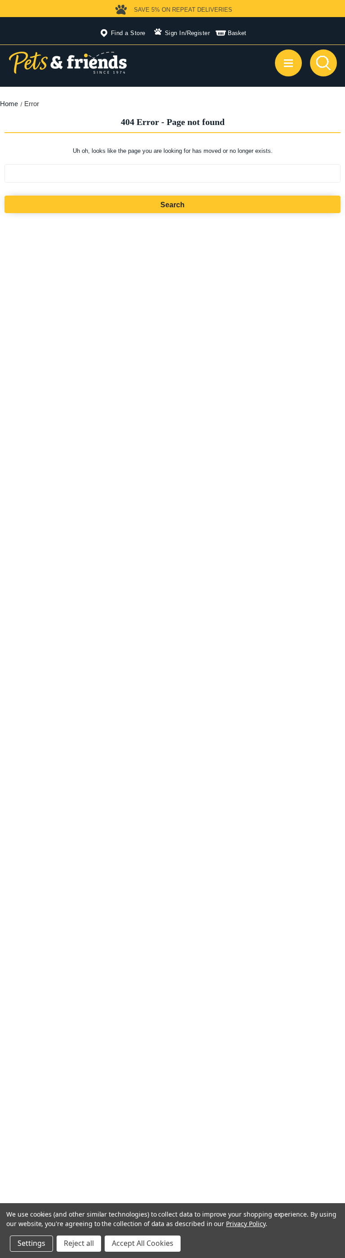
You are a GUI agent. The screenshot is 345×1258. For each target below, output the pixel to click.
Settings (31, 1243)
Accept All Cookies (142, 1243)
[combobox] (172, 173)
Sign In (175, 33)
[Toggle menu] (288, 62)
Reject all (79, 1243)
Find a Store (128, 33)
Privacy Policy (245, 1223)
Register (198, 33)
